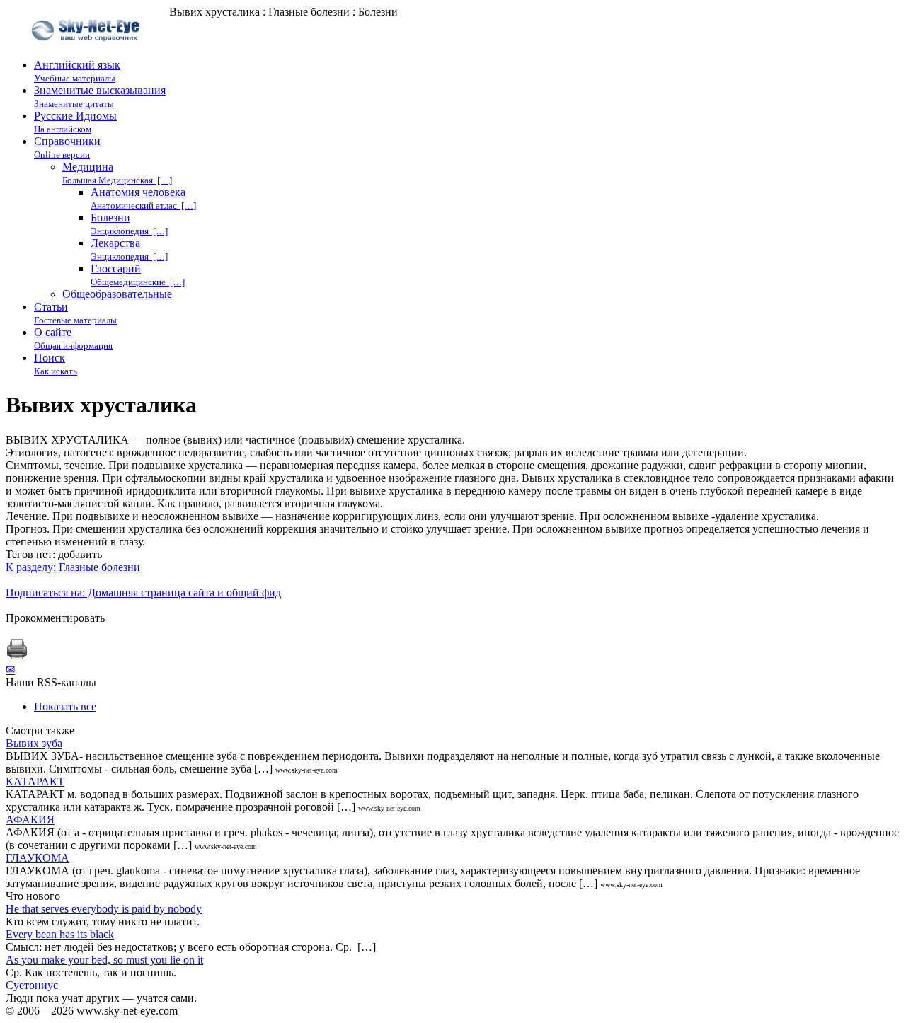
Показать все (65, 706)
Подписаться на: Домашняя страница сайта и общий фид (143, 592)
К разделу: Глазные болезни (73, 567)
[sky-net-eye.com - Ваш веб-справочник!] (87, 52)
